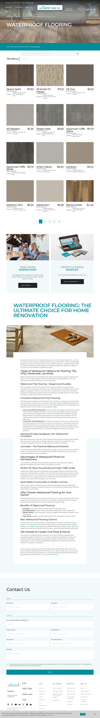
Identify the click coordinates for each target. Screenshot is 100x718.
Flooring (17, 16)
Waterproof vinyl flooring (47, 412)
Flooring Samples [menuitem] (58, 691)
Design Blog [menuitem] (56, 700)
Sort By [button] (24, 58)
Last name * (54, 603)
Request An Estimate (81, 9)
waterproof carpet (34, 526)
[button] (88, 9)
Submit (50, 672)
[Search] (77, 54)
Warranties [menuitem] (70, 701)
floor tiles (66, 421)
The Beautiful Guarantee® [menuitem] (70, 697)
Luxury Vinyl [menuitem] (42, 691)
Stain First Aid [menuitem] (71, 691)
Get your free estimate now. (49, 554)
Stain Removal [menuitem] (71, 688)
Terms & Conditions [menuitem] (84, 700)
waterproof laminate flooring (61, 449)
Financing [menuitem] (42, 708)
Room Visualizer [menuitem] (57, 688)
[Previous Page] (36, 221)
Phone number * (11, 629)
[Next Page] (64, 221)
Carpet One (9, 16)
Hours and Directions (69, 9)
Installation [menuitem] (70, 704)
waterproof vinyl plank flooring (62, 401)
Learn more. (50, 715)
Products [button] (8, 7)
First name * (9, 603)
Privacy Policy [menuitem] (85, 704)
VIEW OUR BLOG (26, 285)
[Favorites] (91, 9)
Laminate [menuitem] (41, 699)
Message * (9, 649)
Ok (83, 714)
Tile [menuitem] (40, 702)
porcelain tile (58, 423)
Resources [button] (19, 7)
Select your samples (71, 281)
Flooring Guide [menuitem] (71, 694)
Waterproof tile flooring (27, 389)
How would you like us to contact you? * (17, 620)
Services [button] (8, 11)
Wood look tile (47, 393)
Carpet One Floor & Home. (19, 708)
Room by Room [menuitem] (85, 691)
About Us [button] (29, 7)
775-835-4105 (30, 3)
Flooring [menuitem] (41, 688)
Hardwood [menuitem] (42, 694)
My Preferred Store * (56, 639)
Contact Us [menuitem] (84, 697)
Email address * (55, 629)
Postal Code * (10, 639)
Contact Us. (37, 46)
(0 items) (94, 9)
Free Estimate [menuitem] (43, 705)
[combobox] (48, 54)
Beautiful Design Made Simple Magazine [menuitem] (57, 695)
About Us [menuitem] (83, 688)
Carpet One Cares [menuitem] (86, 694)
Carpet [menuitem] (41, 697)
